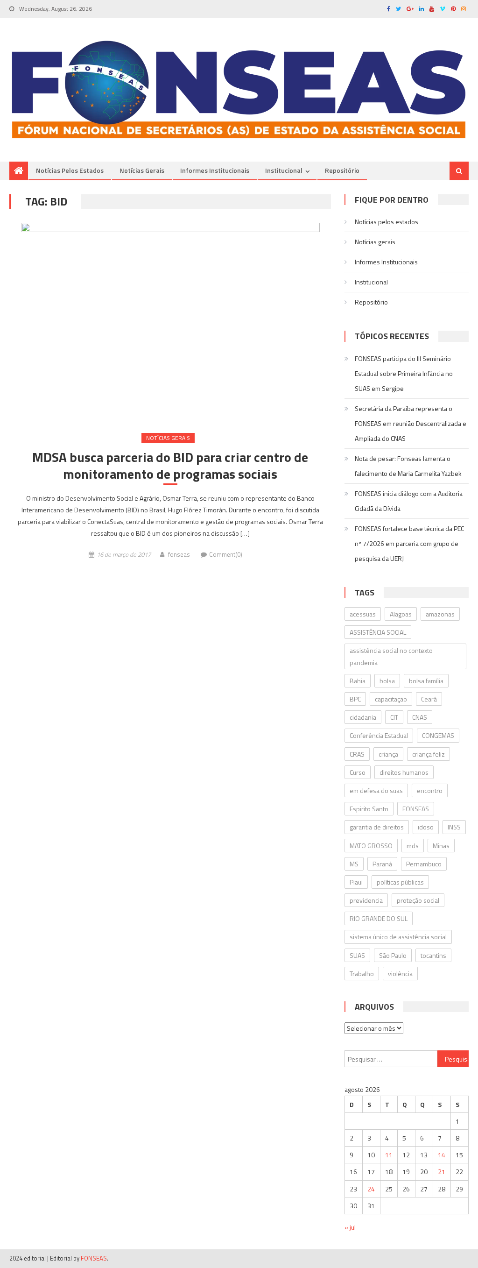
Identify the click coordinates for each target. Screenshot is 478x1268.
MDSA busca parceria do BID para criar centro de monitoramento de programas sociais (170, 466)
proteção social (418, 900)
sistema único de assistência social (398, 937)
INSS (454, 827)
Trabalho (362, 973)
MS (354, 864)
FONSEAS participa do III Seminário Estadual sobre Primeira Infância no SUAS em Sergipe (404, 373)
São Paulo (393, 955)
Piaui (356, 882)
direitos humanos (404, 772)
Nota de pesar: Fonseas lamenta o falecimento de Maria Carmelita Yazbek (408, 465)
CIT (394, 717)
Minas (441, 845)
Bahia (358, 681)
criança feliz (428, 754)
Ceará (429, 699)
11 (389, 1155)
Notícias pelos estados (70, 170)
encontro (430, 790)
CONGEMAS (438, 735)
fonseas (179, 554)
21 (441, 1171)
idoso (426, 827)
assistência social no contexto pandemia (391, 656)
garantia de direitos (377, 827)
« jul (350, 1227)
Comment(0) (225, 554)
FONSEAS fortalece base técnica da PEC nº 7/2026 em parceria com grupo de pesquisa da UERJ (409, 543)
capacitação (391, 699)
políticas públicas (400, 882)
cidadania (363, 717)
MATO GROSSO (371, 845)
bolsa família (426, 681)
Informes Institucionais (214, 170)
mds (413, 845)
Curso (358, 772)
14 (441, 1155)
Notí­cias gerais (142, 170)
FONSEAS (415, 809)
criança (388, 754)
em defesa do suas (376, 790)
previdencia (366, 900)
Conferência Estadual (379, 735)
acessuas (363, 614)
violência (400, 973)
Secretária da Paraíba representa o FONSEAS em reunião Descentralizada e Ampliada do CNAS (410, 423)
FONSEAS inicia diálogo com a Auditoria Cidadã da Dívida (409, 501)
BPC (355, 699)
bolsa (387, 681)
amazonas (440, 614)
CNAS (419, 717)
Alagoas (401, 614)
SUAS (357, 955)
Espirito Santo (369, 809)
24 (371, 1189)
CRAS (357, 754)
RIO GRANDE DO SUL (379, 918)
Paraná (382, 864)
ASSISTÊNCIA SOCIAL (378, 632)
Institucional (283, 170)
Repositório (342, 170)
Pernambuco (424, 864)
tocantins (433, 955)
